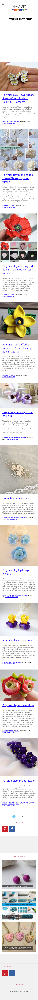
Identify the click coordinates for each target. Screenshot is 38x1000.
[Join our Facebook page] (12, 829)
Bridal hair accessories (15, 498)
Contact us (19, 985)
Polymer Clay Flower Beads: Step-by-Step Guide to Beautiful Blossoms (18, 98)
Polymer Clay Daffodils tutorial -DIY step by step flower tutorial (17, 348)
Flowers (10, 121)
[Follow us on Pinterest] (5, 973)
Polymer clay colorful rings (18, 705)
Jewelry (16, 121)
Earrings (11, 595)
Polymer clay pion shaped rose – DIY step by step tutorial (17, 178)
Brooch (4, 595)
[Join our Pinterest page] (5, 829)
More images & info (8, 123)
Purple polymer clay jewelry (18, 780)
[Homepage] (19, 8)
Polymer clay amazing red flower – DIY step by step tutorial (17, 269)
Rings (17, 731)
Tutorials (12, 205)
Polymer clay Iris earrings (17, 640)
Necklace (11, 804)
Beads (4, 121)
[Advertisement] (19, 42)
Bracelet (5, 802)
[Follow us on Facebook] (12, 973)
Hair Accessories (14, 437)
